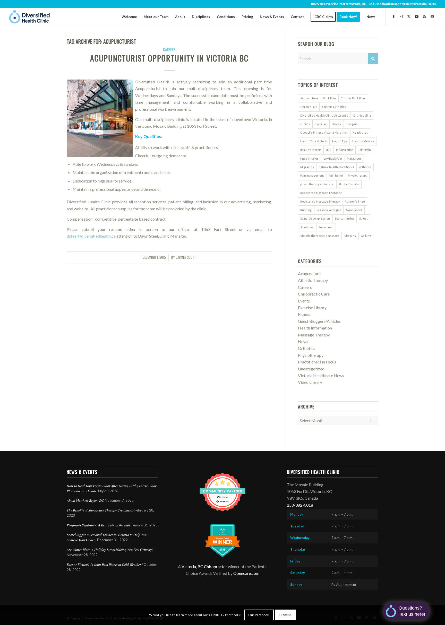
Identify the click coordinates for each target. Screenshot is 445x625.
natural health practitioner (336, 167)
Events (304, 300)
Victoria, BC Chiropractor (204, 566)
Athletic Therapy (313, 280)
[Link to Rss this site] (424, 16)
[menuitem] (129, 17)
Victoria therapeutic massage (319, 235)
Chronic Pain (308, 106)
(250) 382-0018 (425, 4)
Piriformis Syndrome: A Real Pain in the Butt (98, 525)
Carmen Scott (186, 257)
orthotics (365, 167)
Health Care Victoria (313, 141)
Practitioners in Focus (317, 361)
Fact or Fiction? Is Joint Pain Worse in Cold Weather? (105, 564)
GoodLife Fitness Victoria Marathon (324, 132)
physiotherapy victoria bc (317, 184)
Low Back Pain (332, 158)
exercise (321, 124)
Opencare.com (246, 573)
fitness (336, 124)
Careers (169, 49)
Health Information (315, 327)
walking (366, 235)
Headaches (360, 132)
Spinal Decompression (315, 218)
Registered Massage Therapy (320, 201)
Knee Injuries (309, 158)
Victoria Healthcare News (321, 375)
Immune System (310, 149)
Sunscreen (326, 227)
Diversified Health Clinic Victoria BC (324, 115)
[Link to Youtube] (417, 16)
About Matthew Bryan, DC (85, 500)
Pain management (312, 175)
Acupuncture (309, 98)
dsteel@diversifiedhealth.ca (91, 235)
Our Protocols (259, 615)
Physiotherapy (357, 175)
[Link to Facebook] (393, 16)
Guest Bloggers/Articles (319, 321)
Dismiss (285, 615)
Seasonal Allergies (328, 210)
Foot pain (352, 124)
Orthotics (306, 348)
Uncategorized (311, 368)
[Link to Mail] (432, 16)
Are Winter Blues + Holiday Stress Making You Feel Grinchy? (111, 549)
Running (306, 210)
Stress (363, 218)
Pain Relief (336, 175)
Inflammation (344, 149)
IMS (328, 149)
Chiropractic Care (314, 293)
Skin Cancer (354, 210)
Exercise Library (312, 307)
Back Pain (329, 98)
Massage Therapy (314, 334)
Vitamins (350, 235)
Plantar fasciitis (349, 184)
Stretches (307, 227)
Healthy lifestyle (363, 141)
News (303, 341)
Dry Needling (362, 115)
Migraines (307, 167)
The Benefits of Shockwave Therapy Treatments (100, 510)
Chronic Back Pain (353, 98)
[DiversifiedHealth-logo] (29, 17)
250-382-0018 (300, 504)
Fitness (304, 314)
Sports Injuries (344, 218)
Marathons (354, 158)
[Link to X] (409, 16)
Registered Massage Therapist (321, 192)
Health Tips (339, 141)
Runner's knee (355, 201)
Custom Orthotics (334, 106)
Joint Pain (364, 149)
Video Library (310, 382)
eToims (305, 124)
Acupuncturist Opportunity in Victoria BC (169, 58)
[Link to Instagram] (401, 16)
